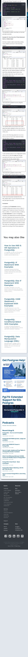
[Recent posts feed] (13, 430)
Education (17, 490)
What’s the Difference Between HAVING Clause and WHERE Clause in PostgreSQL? (13, 456)
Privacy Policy (17, 546)
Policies (6, 530)
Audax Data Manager (6, 493)
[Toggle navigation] (2, 2)
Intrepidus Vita (18, 530)
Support (6, 520)
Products (6, 488)
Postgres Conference (18, 527)
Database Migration (8, 512)
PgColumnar (7, 495)
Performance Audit (8, 502)
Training (5, 510)
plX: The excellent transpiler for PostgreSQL (8, 499)
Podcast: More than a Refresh (9, 425)
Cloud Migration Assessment (7, 504)
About (5, 526)
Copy (23, 48)
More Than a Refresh (18, 493)
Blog (16, 488)
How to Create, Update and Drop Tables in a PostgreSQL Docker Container (13, 450)
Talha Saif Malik (5, 441)
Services (6, 509)
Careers (5, 528)
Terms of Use (10, 546)
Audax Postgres (7, 490)
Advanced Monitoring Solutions (6, 516)
